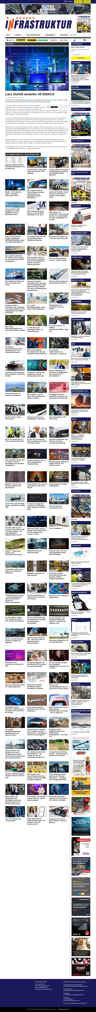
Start (8, 35)
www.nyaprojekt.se (40, 984)
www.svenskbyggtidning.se (42, 985)
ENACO (27, 101)
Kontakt (18, 35)
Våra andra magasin (33, 35)
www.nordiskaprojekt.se (41, 987)
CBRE (45, 100)
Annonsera (87, 1)
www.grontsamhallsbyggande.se (43, 989)
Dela (48, 107)
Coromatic (53, 100)
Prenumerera (78, 1)
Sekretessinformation (63, 1009)
